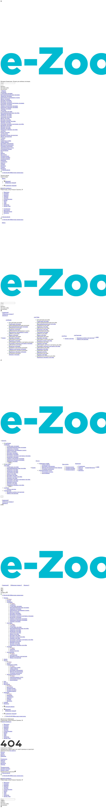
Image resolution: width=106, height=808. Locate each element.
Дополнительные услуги (16, 677)
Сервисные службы (15, 667)
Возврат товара (5, 770)
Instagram (6, 195)
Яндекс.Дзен (7, 206)
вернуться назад (5, 750)
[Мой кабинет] (1, 498)
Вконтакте (6, 192)
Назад (9, 599)
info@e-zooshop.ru (6, 188)
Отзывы (3, 761)
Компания (9, 695)
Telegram (6, 196)
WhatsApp (6, 204)
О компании (4, 759)
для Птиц (12, 649)
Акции (2, 753)
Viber (5, 202)
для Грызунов (13, 655)
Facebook (6, 193)
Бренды (3, 754)
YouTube (6, 197)
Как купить (10, 687)
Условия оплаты (5, 767)
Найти (2, 800)
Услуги (9, 663)
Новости (3, 760)
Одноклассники (8, 199)
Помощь (3, 764)
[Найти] (2, 85)
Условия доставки (5, 768)
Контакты (3, 763)
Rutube (5, 200)
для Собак (12, 625)
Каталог (9, 600)
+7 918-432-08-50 (5, 170)
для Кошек (13, 604)
